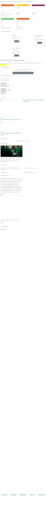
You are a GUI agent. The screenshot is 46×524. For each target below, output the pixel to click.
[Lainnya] (41, 491)
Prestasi (33, 7)
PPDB (2, 7)
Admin (32, 495)
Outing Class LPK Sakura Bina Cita (11, 119)
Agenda (18, 7)
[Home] (4, 491)
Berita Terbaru (19, 27)
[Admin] (32, 491)
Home (4, 495)
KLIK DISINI (4, 64)
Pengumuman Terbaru (5, 27)
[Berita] (13, 491)
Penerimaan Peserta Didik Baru (6, 15)
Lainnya (41, 495)
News (2, 21)
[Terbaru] (23, 491)
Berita (18, 21)
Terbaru (22, 495)
